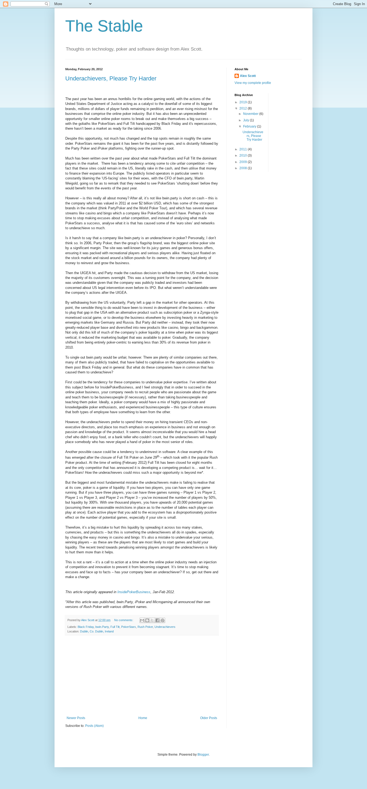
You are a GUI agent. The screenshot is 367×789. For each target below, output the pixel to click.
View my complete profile (253, 83)
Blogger (203, 754)
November (251, 114)
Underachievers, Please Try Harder (110, 78)
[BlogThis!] (147, 620)
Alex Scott (248, 76)
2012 (243, 108)
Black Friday (86, 626)
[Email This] (142, 620)
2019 (243, 102)
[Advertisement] (142, 675)
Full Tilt (115, 626)
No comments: (124, 620)
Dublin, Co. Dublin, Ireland (97, 631)
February (250, 126)
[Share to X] (152, 620)
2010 (243, 155)
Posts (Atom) (94, 726)
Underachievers (164, 626)
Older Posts (208, 718)
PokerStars (128, 626)
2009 (243, 162)
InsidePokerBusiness (133, 592)
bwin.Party (102, 626)
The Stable (104, 26)
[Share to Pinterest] (162, 620)
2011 (243, 149)
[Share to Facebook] (157, 620)
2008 (243, 168)
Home (142, 718)
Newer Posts (76, 718)
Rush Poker (145, 626)
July (246, 120)
